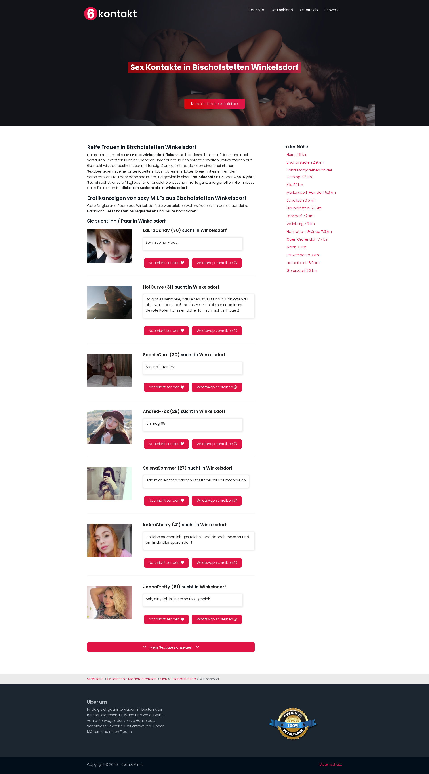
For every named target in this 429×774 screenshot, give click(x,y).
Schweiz (331, 9)
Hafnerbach (303, 262)
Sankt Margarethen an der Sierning (309, 173)
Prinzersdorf (303, 255)
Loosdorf (300, 215)
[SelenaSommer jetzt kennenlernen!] (109, 483)
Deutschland (282, 9)
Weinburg (301, 223)
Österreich (309, 9)
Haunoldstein (304, 208)
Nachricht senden (165, 262)
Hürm (297, 154)
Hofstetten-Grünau (309, 231)
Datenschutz (331, 764)
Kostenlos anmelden (214, 103)
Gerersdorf (302, 270)
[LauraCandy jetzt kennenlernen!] (109, 245)
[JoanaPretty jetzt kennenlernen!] (109, 602)
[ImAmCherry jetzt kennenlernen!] (109, 540)
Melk (163, 679)
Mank (296, 247)
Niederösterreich (142, 679)
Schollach (301, 200)
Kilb (295, 184)
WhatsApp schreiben (215, 262)
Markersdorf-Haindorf (311, 192)
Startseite (256, 9)
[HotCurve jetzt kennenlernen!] (109, 302)
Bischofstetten (305, 162)
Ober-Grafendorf (307, 239)
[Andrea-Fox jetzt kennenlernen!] (109, 426)
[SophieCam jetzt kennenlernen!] (109, 370)
